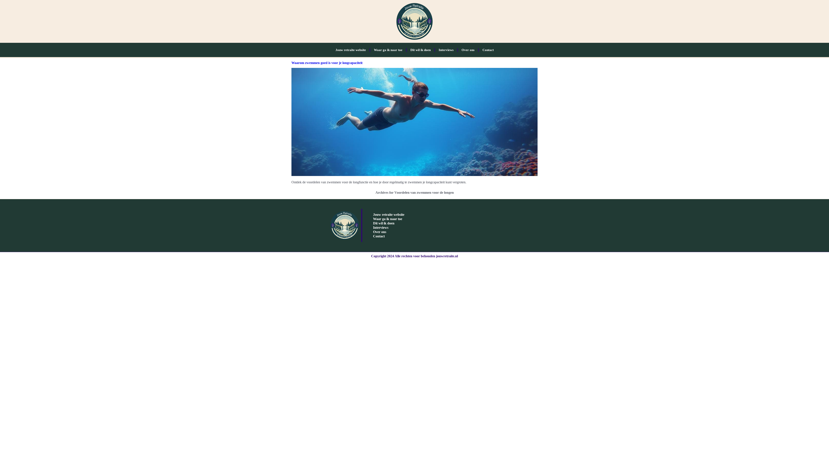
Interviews (446, 50)
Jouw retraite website (350, 50)
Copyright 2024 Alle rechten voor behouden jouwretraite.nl (414, 256)
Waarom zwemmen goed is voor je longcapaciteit (326, 63)
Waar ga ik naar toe (388, 50)
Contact (488, 50)
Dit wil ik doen (420, 50)
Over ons (468, 50)
